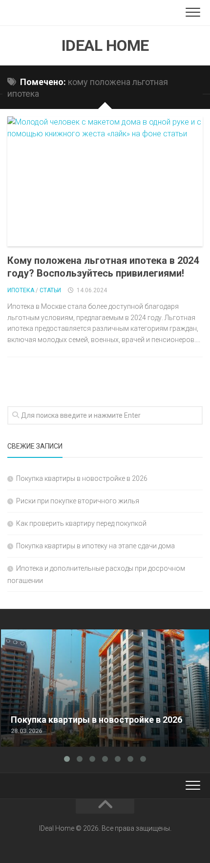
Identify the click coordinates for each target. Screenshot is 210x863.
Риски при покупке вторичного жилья (77, 501)
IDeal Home (105, 45)
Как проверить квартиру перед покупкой (81, 523)
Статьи (50, 290)
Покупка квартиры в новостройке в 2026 (81, 478)
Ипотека (20, 290)
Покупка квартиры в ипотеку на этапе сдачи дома (95, 546)
